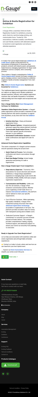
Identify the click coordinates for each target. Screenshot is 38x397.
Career (3, 320)
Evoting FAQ (4, 346)
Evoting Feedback (6, 349)
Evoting (3, 332)
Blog (2, 317)
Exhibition (4, 334)
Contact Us (4, 354)
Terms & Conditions (6, 352)
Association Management (8, 329)
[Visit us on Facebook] (29, 2)
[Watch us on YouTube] (35, 2)
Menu (34, 9)
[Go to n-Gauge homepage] (10, 9)
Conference (4, 337)
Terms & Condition (14, 388)
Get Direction (6, 305)
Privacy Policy (25, 388)
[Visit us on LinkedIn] (32, 2)
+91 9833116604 (10, 291)
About (3, 314)
